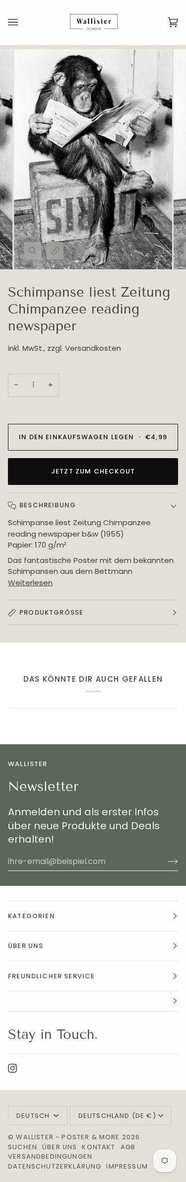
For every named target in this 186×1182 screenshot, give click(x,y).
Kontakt (98, 1147)
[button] (93, 1001)
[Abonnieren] (165, 861)
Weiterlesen (30, 582)
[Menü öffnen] (23, 22)
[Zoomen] (32, 250)
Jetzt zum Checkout (93, 471)
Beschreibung (47, 505)
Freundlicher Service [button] (51, 976)
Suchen (22, 1147)
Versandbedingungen (50, 1156)
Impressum (127, 1166)
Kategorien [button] (31, 916)
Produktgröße (51, 612)
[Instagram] (12, 1068)
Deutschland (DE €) (117, 1115)
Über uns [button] (25, 945)
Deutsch (34, 1115)
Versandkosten (93, 348)
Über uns (59, 1147)
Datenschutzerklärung (54, 1166)
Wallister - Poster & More (68, 1137)
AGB (128, 1147)
